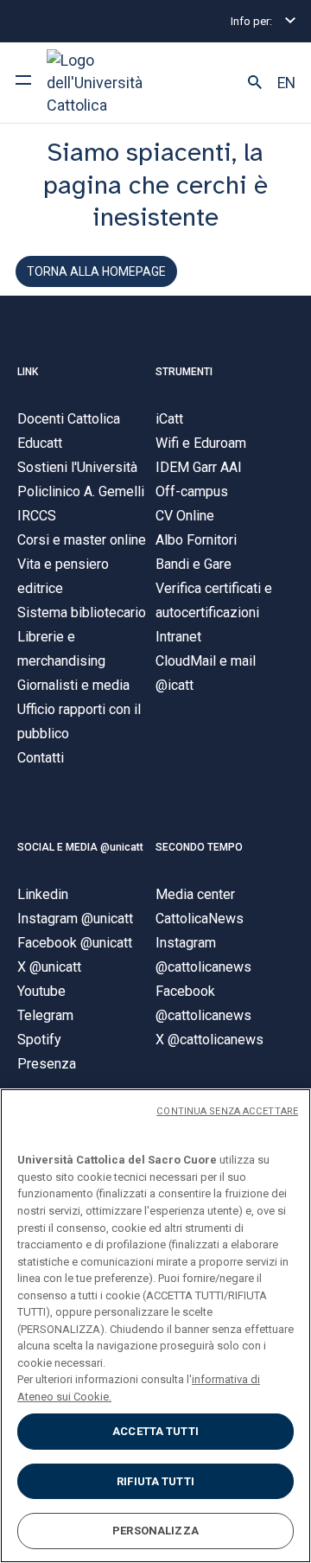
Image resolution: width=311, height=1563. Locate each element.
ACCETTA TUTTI (155, 1431)
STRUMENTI (184, 372)
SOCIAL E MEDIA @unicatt (80, 847)
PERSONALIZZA (155, 1530)
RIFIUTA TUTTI (155, 1481)
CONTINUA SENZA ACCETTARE (227, 1111)
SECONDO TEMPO (199, 847)
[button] (254, 83)
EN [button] (286, 83)
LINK (27, 372)
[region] (155, 1325)
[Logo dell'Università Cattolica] (111, 82)
